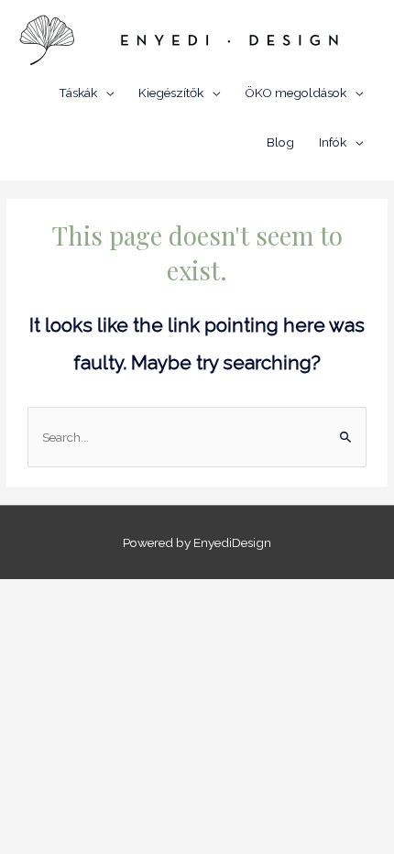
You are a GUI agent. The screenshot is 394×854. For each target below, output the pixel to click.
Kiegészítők (170, 92)
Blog (280, 142)
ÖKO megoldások (295, 92)
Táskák (78, 92)
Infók (332, 142)
